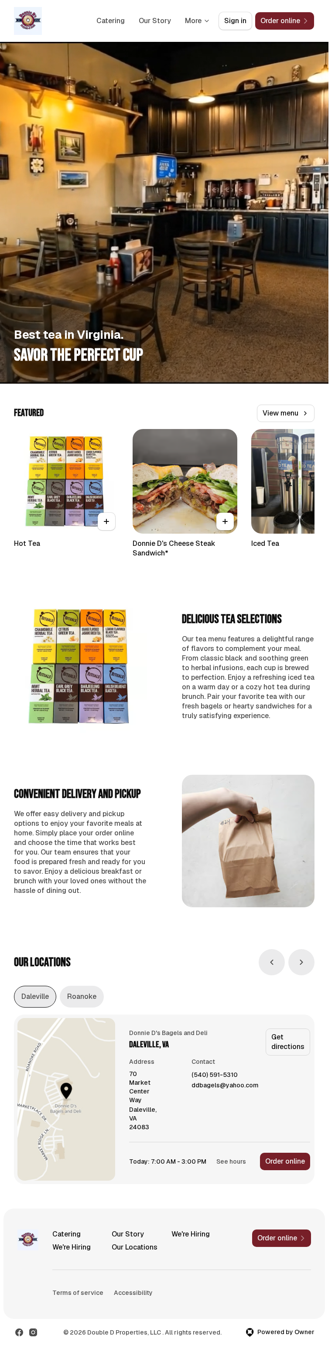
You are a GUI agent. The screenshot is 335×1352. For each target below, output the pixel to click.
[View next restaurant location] (301, 962)
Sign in (235, 20)
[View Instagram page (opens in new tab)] (33, 1332)
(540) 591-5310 (214, 1075)
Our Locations (134, 1247)
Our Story (155, 20)
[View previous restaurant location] (272, 962)
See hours (231, 1161)
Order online (285, 1161)
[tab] (35, 997)
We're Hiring (190, 1234)
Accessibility (133, 1293)
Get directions (287, 1041)
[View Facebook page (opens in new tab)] (19, 1332)
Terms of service (77, 1293)
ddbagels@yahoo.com (225, 1085)
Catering (110, 20)
